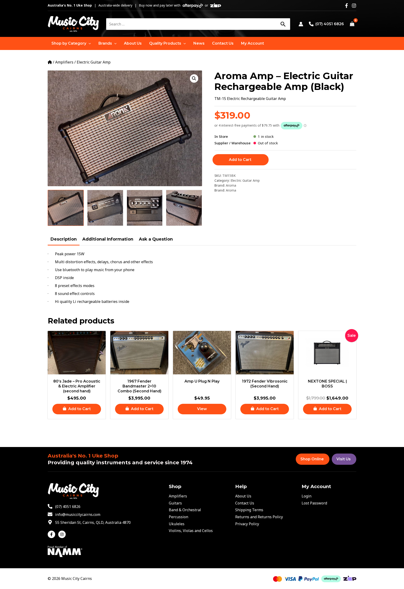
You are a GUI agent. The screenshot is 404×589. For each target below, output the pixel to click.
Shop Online (312, 459)
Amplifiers (64, 62)
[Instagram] (354, 5)
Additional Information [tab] (107, 239)
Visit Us (343, 459)
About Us (243, 496)
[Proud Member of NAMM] (65, 551)
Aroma (231, 185)
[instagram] (62, 534)
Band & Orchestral (185, 509)
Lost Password (314, 503)
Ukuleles (176, 523)
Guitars (175, 503)
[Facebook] (346, 5)
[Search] (282, 24)
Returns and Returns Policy (259, 516)
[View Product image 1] (66, 208)
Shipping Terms (249, 509)
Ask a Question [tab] (156, 239)
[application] (88, 43)
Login (306, 496)
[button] (71, 43)
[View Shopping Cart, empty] (352, 24)
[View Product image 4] (184, 208)
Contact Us (244, 503)
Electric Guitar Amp (94, 62)
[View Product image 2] (105, 208)
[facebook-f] (52, 534)
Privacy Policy (247, 523)
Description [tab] (63, 239)
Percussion (178, 516)
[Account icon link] (301, 24)
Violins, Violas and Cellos (191, 530)
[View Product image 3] (145, 208)
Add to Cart (240, 159)
